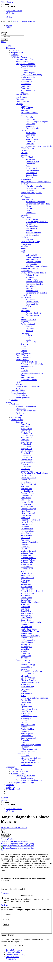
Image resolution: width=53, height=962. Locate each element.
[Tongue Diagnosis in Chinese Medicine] (17, 846)
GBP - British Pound (14, 11)
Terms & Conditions (14, 950)
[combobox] (12, 36)
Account (4, 798)
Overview (5, 893)
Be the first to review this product (14, 827)
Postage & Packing (13, 952)
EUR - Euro (10, 13)
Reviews (4, 905)
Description (5, 850)
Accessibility (11, 959)
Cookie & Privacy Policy (15, 954)
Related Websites (12, 957)
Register (9, 25)
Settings (4, 800)
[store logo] (23, 21)
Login (8, 28)
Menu (3, 42)
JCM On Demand (13, 789)
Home (8, 46)
